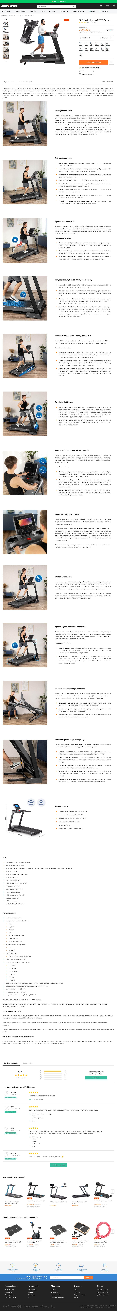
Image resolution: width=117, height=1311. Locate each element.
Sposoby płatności (10, 1295)
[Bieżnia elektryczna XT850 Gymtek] (42, 42)
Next (6, 62)
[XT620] (97, 44)
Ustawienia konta (55, 1295)
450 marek (103, 1307)
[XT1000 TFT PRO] (81, 54)
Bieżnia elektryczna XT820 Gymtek (36, 1201)
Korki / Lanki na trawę (110, 1305)
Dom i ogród (64, 11)
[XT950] (97, 49)
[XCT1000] (102, 49)
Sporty (43, 11)
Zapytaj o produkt (108, 81)
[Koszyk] (114, 6)
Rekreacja (52, 11)
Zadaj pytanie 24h (104, 1295)
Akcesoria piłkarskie (98, 1305)
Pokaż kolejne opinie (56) (58, 1165)
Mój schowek (54, 1292)
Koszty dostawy (9, 1289)
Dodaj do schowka (111, 62)
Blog (29, 1297)
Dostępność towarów (11, 1297)
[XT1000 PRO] (107, 49)
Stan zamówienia (32, 1289)
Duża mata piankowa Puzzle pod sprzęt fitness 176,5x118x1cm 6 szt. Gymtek (13, 1242)
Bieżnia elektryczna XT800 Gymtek (103, 1201)
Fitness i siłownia (20, 11)
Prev (6, 20)
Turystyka (33, 11)
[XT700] (102, 44)
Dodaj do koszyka (94, 62)
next (112, 1191)
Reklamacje (31, 1292)
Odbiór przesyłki (9, 1292)
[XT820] (81, 49)
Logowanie (54, 1289)
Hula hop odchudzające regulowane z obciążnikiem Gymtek (101, 1242)
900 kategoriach (112, 1307)
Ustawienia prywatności (57, 1297)
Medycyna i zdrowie (78, 11)
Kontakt (76, 1297)
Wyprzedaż (104, 11)
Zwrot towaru (31, 1295)
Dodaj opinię (96, 1077)
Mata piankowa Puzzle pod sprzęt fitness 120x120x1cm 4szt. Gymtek (58, 1242)
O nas (75, 1289)
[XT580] (92, 44)
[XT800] (107, 44)
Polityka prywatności (79, 1295)
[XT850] (86, 49)
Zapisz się (88, 1278)
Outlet (93, 11)
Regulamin (77, 1292)
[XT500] (81, 44)
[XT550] (86, 44)
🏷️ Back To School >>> (58, 1)
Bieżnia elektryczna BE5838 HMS (58, 1202)
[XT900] (92, 49)
